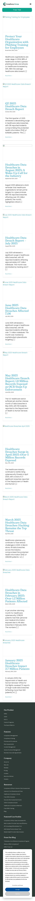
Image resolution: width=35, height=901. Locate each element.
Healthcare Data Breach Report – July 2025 (15, 240)
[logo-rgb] (11, 3)
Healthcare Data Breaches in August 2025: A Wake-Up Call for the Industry (16, 170)
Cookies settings (17, 885)
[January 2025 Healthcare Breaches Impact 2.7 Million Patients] (17, 647)
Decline (17, 894)
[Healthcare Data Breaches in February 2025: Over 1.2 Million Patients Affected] (17, 577)
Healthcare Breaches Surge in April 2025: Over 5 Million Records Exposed (17, 454)
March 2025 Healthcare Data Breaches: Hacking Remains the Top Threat (17, 525)
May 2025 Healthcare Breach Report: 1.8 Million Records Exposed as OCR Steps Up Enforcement (17, 382)
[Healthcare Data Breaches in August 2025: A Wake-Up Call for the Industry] (17, 152)
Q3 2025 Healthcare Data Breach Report (15, 106)
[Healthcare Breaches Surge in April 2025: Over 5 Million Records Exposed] (17, 435)
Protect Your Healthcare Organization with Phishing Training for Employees (16, 42)
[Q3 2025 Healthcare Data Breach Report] (17, 91)
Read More (8, 75)
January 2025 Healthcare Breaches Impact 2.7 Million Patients (17, 665)
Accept (17, 889)
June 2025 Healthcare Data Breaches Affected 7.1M (17, 309)
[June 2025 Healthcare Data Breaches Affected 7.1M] (17, 291)
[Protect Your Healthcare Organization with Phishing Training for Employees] (17, 24)
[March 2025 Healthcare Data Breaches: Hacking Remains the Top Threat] (17, 505)
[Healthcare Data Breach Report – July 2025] (17, 223)
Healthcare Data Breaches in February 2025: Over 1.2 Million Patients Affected (16, 595)
